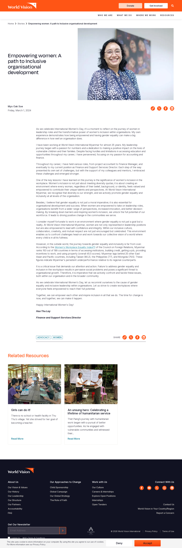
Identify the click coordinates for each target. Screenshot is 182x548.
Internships (97, 500)
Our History (13, 491)
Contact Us (168, 504)
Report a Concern (165, 513)
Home (11, 23)
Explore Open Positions (104, 496)
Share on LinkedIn (172, 108)
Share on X (159, 108)
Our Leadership (15, 496)
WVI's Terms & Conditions (34, 538)
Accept (147, 543)
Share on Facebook (165, 108)
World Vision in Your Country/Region (156, 508)
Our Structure (14, 500)
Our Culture (98, 487)
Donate (130, 5)
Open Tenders (99, 504)
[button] (172, 6)
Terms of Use (168, 531)
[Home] (19, 6)
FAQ (10, 513)
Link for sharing (153, 108)
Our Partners (14, 504)
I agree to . (28, 538)
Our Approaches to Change (65, 482)
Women (57, 337)
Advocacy (43, 337)
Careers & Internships (103, 491)
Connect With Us (164, 482)
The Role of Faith (58, 500)
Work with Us (99, 482)
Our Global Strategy (60, 496)
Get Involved (156, 5)
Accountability (15, 508)
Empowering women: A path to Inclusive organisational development (62, 23)
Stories (21, 23)
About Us (13, 482)
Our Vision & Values (17, 487)
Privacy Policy (151, 531)
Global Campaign (58, 491)
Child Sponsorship (59, 487)
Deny (119, 543)
